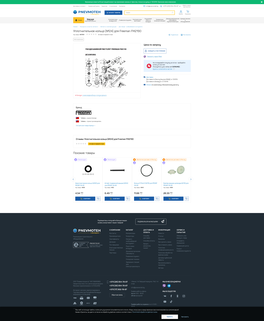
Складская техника (132, 259)
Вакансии (161, 239)
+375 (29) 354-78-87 (170, 6)
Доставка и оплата (79, 6)
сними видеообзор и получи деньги (94, 95)
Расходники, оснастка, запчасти (89, 26)
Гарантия (104, 6)
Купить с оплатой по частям (162, 69)
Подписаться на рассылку (148, 222)
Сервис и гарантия (181, 231)
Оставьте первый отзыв (105, 34)
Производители (114, 236)
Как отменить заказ (165, 245)
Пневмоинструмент (132, 256)
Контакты (122, 6)
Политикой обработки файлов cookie (144, 312)
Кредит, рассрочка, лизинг (147, 246)
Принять (170, 317)
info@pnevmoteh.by (152, 6)
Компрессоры (130, 233)
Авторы (161, 268)
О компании (113, 6)
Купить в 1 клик (98, 199)
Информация (164, 230)
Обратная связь (117, 295)
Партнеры (112, 253)
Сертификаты (114, 239)
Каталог (129, 230)
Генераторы (130, 236)
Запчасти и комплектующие (108, 26)
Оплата (148, 85)
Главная (75, 26)
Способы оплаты (149, 241)
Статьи (160, 236)
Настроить (185, 317)
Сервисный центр (94, 6)
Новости (161, 233)
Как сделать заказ (164, 242)
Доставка (149, 77)
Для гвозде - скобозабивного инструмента (130, 26)
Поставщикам (114, 245)
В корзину (86, 198)
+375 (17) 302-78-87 (118, 289)
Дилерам (112, 242)
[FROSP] (90, 20)
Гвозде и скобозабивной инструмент (131, 241)
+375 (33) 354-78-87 (118, 286)
